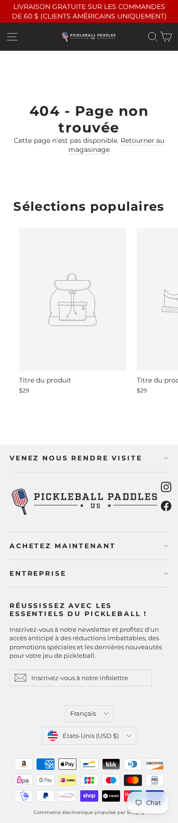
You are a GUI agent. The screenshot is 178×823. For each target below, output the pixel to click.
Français (83, 713)
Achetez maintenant (62, 546)
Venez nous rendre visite (75, 458)
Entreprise (37, 573)
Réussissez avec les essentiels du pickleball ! (78, 609)
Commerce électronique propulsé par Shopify (89, 812)
